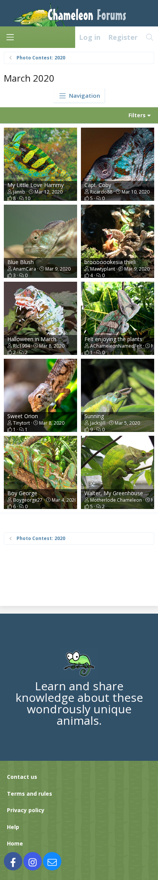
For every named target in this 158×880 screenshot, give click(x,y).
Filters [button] (137, 115)
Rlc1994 (21, 346)
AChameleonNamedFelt (116, 346)
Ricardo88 (101, 192)
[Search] (150, 37)
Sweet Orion (22, 416)
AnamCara (24, 269)
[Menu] (10, 37)
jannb (19, 192)
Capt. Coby (97, 185)
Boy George (22, 493)
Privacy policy (25, 810)
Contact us (22, 776)
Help (13, 827)
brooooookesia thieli (110, 262)
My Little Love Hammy (35, 185)
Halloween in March (31, 339)
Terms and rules (29, 793)
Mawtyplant (102, 269)
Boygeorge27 (28, 500)
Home (15, 843)
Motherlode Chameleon (116, 500)
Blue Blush (20, 262)
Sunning (94, 416)
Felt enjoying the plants (113, 339)
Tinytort (21, 423)
